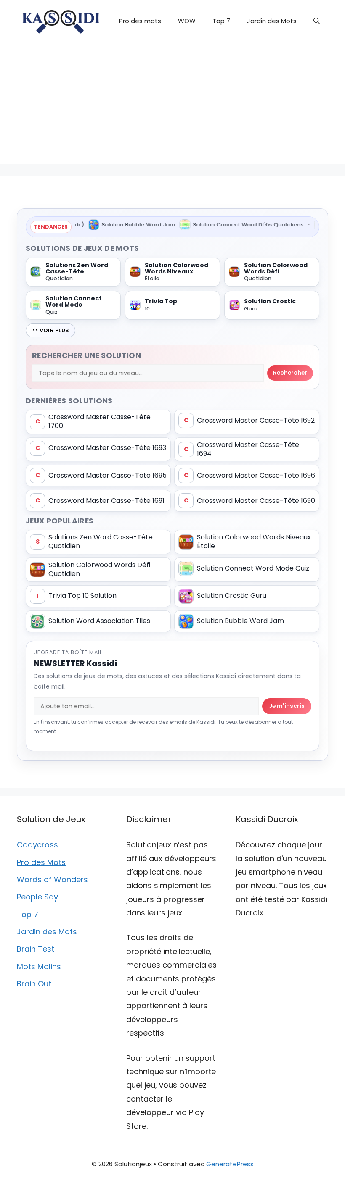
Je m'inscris (287, 706)
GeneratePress (230, 1164)
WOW (187, 20)
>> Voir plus (50, 330)
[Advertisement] (172, 105)
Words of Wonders (52, 879)
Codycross (37, 844)
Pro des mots (140, 20)
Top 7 (221, 20)
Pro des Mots (41, 862)
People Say (37, 896)
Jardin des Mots (272, 20)
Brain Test (35, 949)
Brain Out (34, 983)
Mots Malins (39, 966)
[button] (316, 21)
